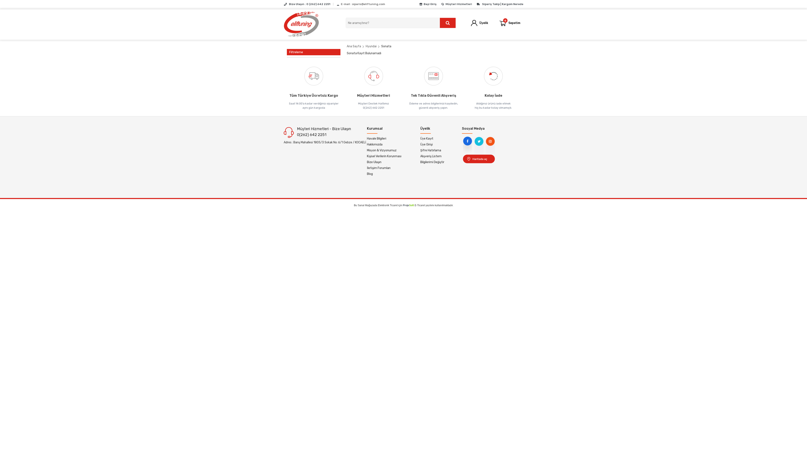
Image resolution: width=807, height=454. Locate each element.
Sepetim (512, 22)
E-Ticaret (420, 205)
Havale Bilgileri (376, 138)
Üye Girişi (426, 144)
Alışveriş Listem (431, 156)
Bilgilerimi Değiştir (432, 162)
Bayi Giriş (430, 4)
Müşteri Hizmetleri (459, 4)
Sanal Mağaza (366, 205)
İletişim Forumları (378, 168)
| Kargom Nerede (511, 4)
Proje (408, 205)
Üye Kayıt (426, 138)
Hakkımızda (374, 144)
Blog (370, 174)
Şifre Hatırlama (430, 150)
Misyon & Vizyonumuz (382, 150)
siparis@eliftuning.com (368, 4)
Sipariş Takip (491, 4)
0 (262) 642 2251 (318, 4)
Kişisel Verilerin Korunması (384, 156)
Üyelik (483, 23)
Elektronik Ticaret (388, 205)
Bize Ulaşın (374, 162)
